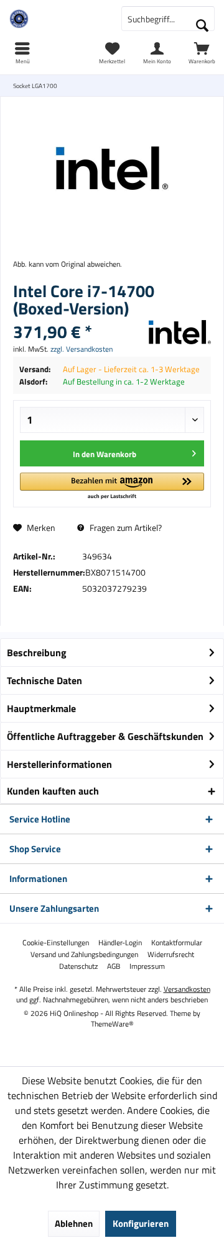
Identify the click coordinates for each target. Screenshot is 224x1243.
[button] (112, 487)
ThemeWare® (112, 1024)
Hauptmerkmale (41, 708)
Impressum (147, 966)
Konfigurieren (141, 1223)
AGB (113, 966)
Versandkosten (187, 989)
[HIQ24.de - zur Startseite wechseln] (56, 18)
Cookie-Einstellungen (55, 943)
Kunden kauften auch (53, 790)
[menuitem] (201, 52)
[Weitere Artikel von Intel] (180, 332)
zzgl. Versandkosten (81, 349)
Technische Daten (44, 680)
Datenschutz (78, 966)
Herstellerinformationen (59, 764)
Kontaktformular (176, 943)
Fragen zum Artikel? (125, 527)
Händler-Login (120, 943)
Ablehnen (74, 1223)
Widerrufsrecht (170, 955)
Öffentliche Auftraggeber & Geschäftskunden (105, 736)
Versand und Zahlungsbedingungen (84, 955)
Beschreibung (37, 652)
